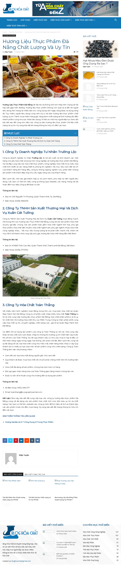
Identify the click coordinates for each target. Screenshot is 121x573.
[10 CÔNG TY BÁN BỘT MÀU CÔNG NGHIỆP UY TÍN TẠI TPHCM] (49, 546)
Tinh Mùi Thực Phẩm (15, 32)
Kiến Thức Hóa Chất (60, 20)
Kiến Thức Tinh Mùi (16, 26)
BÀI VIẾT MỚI (89, 36)
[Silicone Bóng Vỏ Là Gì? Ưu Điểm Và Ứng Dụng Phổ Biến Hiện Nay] (89, 87)
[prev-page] (4, 504)
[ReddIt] (26, 440)
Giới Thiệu (25, 20)
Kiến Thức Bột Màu (84, 20)
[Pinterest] (15, 440)
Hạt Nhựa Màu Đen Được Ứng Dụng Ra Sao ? (98, 62)
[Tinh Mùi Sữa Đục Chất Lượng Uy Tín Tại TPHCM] (40, 487)
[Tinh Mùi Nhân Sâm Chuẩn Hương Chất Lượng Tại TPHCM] (14, 487)
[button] (115, 20)
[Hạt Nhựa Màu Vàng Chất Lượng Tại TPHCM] (89, 75)
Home (5, 32)
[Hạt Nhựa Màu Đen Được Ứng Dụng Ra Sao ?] (100, 49)
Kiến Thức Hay (40, 20)
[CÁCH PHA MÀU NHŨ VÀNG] (49, 534)
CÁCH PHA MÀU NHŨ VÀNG (66, 531)
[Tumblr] (32, 440)
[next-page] (7, 504)
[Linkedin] (21, 440)
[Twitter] (10, 440)
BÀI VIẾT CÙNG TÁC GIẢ (35, 474)
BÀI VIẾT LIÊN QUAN (13, 474)
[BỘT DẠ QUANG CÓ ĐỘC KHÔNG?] (49, 557)
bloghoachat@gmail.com (21, 561)
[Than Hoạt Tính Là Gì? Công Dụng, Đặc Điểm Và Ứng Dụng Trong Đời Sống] (89, 98)
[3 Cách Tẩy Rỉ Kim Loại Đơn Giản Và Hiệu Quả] (89, 121)
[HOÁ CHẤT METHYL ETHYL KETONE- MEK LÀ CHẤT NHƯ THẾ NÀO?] (89, 132)
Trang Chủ (12, 20)
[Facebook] (5, 440)
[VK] (37, 440)
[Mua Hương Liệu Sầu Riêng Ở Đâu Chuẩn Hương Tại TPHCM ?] (66, 487)
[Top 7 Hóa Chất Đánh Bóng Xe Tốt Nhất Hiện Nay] (89, 109)
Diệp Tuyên (9, 52)
